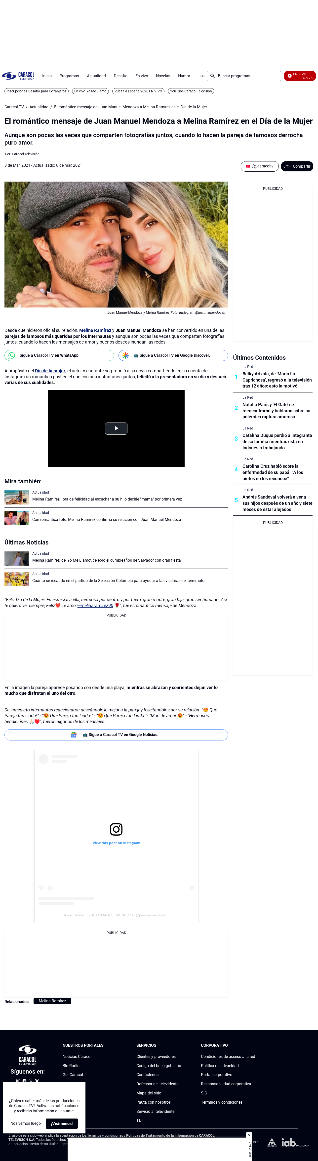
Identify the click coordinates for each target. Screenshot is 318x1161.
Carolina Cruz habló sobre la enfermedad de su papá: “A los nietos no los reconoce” (272, 472)
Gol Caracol (73, 1075)
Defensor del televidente (157, 1084)
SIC (204, 1093)
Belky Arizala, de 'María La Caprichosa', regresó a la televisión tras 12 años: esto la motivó (277, 380)
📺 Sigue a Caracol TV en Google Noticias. (121, 734)
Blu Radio (71, 1065)
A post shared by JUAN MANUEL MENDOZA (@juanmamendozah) (116, 915)
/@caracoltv (263, 166)
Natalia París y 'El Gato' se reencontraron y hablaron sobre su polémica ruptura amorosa (276, 411)
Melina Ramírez (95, 330)
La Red (247, 367)
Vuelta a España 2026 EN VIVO (138, 91)
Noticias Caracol (77, 1056)
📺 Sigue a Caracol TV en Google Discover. (172, 355)
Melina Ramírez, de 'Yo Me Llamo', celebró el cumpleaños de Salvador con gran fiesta (106, 560)
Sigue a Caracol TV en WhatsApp (49, 355)
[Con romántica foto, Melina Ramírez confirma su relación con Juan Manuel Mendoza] (16, 518)
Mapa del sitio (148, 1093)
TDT (140, 1120)
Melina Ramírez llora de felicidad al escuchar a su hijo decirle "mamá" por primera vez (107, 499)
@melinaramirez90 (95, 605)
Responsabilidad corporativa (226, 1084)
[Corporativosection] (253, 1045)
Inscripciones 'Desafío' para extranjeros (36, 91)
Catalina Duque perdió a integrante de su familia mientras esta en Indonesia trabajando (277, 441)
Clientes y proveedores (156, 1056)
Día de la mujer (50, 370)
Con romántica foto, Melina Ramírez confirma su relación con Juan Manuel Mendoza (106, 519)
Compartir (301, 166)
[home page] (18, 76)
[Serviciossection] (179, 1045)
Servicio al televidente (155, 1111)
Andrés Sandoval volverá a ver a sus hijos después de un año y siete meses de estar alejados (277, 503)
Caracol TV (14, 107)
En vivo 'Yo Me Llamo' (90, 91)
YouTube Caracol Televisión (191, 91)
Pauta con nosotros (153, 1102)
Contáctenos (147, 1075)
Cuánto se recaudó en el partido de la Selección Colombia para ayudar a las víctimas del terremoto (118, 580)
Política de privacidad (220, 1065)
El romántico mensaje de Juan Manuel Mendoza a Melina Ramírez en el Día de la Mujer (130, 107)
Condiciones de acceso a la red (228, 1056)
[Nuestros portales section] (105, 1045)
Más (202, 76)
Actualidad (39, 107)
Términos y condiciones (221, 1102)
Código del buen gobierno (158, 1065)
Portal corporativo (216, 1075)
